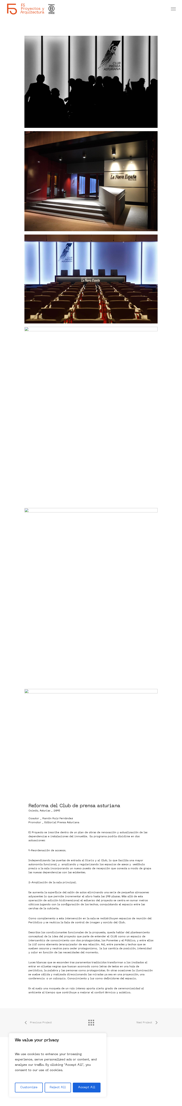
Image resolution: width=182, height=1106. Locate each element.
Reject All (58, 1087)
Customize (29, 1087)
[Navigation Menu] (173, 9)
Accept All (86, 1087)
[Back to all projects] (91, 1021)
